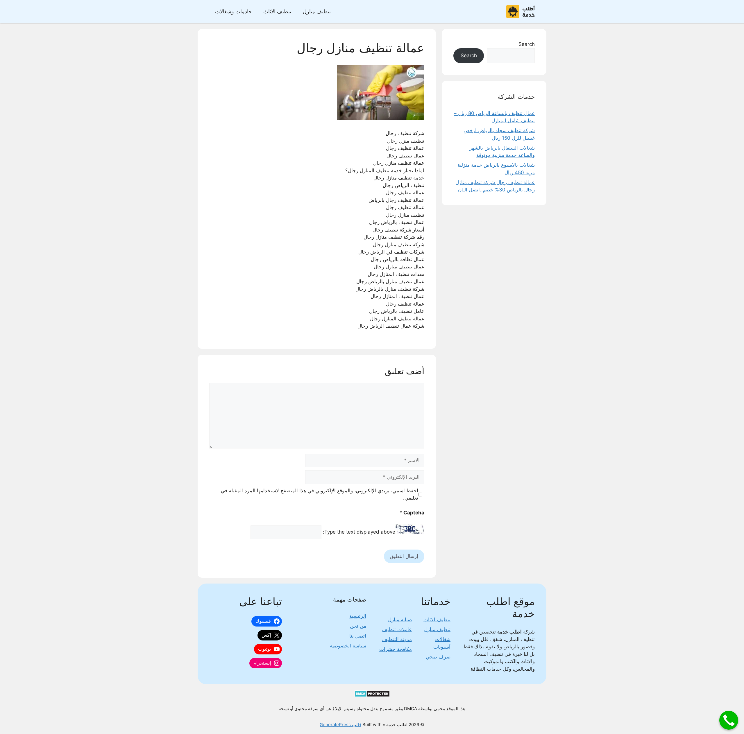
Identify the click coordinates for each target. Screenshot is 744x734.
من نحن (358, 626)
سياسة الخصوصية (348, 646)
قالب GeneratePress (340, 724)
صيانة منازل (400, 619)
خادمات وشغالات (233, 11)
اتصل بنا (357, 636)
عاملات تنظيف (397, 629)
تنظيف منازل (317, 11)
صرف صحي (438, 657)
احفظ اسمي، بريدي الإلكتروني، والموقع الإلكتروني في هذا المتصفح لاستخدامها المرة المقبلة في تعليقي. (319, 494)
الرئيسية (357, 616)
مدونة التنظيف (397, 639)
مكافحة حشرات (395, 649)
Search (526, 44)
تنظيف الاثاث (277, 11)
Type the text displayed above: (359, 532)
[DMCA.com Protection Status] (372, 695)
